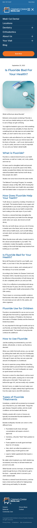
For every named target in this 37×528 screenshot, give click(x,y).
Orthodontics (9, 32)
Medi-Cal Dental (11, 19)
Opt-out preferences (26, 522)
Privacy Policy (6, 522)
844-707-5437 (7, 2)
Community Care (8, 511)
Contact (21, 509)
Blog (5, 45)
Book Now (31, 2)
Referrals (5, 509)
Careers (5, 507)
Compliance (15, 522)
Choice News (23, 507)
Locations (7, 23)
